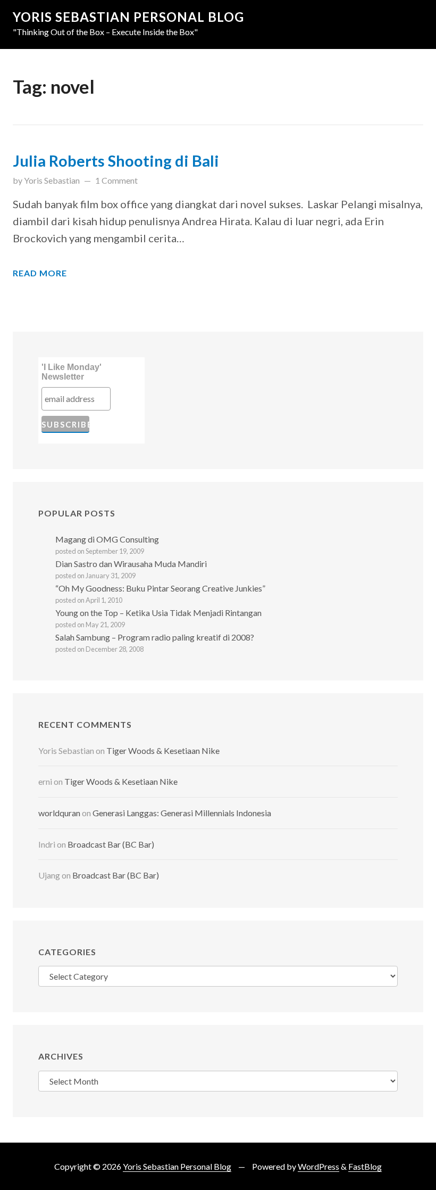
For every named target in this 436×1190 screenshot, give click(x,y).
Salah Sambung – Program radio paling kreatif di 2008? (154, 637)
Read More (40, 273)
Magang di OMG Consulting (107, 539)
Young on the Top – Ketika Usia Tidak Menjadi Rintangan (158, 613)
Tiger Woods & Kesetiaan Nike (163, 750)
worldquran (59, 813)
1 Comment (116, 180)
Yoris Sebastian (52, 180)
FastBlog (365, 1166)
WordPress (318, 1166)
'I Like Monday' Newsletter (71, 372)
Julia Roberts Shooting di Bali (116, 161)
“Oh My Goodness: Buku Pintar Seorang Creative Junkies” (160, 588)
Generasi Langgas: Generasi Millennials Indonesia (182, 813)
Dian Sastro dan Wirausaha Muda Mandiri (131, 564)
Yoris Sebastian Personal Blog (128, 16)
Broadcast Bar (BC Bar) (111, 844)
